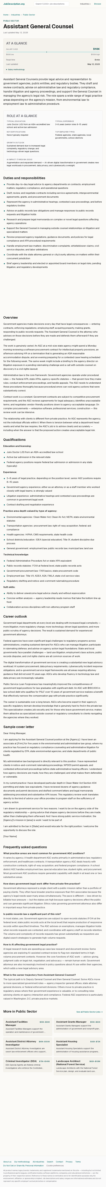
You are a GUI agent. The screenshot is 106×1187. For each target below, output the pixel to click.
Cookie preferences (55, 1165)
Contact (59, 1162)
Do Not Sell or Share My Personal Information (23, 1165)
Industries (85, 4)
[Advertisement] (53, 290)
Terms (78, 1162)
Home (5, 15)
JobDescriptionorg (13, 3)
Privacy (69, 1162)
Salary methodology (16, 69)
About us (7, 1162)
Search (50, 1162)
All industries (38, 1162)
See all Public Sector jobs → (89, 1012)
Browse (97, 4)
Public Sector (29, 15)
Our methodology (22, 1162)
